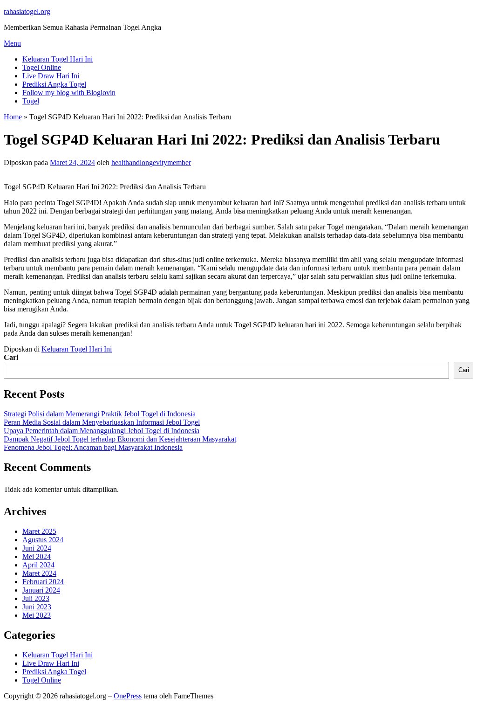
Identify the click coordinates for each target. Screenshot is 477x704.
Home (13, 117)
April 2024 (38, 565)
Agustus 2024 (42, 540)
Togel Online (41, 67)
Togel (30, 101)
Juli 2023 (35, 598)
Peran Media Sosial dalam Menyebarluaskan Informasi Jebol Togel (102, 422)
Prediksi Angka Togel (54, 84)
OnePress (128, 696)
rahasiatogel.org (27, 11)
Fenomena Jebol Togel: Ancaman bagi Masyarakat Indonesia (93, 447)
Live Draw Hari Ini (50, 76)
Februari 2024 (43, 582)
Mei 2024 (36, 556)
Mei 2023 (36, 615)
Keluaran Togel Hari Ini (57, 59)
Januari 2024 (41, 590)
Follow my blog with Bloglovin (69, 93)
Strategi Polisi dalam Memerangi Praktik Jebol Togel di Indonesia (100, 414)
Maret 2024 (39, 573)
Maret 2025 (39, 531)
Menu (12, 43)
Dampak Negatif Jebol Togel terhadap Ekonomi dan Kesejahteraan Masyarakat (120, 439)
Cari (11, 357)
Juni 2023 (36, 607)
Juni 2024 (36, 548)
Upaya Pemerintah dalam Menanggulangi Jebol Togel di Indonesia (101, 431)
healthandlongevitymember (151, 162)
